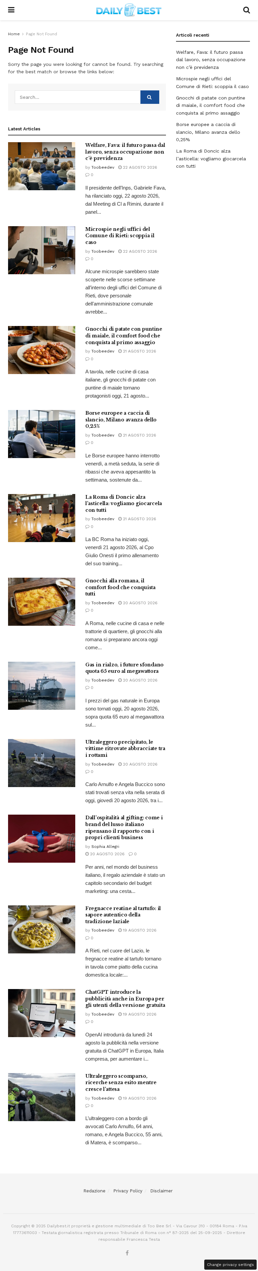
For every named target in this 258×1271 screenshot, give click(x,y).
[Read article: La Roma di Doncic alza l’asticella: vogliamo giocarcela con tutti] (41, 518)
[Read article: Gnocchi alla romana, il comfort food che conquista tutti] (41, 602)
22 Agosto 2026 (139, 167)
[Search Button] (246, 10)
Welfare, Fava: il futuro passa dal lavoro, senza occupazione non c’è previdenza (125, 151)
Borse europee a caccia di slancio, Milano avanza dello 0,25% (121, 419)
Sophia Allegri (105, 846)
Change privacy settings (230, 1264)
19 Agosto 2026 (139, 930)
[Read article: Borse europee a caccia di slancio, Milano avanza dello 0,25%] (41, 434)
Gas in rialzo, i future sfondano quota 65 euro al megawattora (124, 668)
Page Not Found (41, 34)
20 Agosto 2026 (140, 603)
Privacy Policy (127, 1190)
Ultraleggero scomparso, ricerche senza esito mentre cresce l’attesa (120, 1082)
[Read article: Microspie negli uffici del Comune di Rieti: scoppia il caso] (41, 250)
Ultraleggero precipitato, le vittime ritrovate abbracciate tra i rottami (125, 748)
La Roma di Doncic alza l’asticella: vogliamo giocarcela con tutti (123, 503)
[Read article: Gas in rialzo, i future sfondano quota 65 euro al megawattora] (41, 686)
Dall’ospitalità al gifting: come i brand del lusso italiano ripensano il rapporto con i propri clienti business (124, 827)
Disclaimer (161, 1190)
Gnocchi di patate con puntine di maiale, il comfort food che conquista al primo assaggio (123, 335)
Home (14, 34)
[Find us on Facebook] (127, 1253)
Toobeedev (102, 167)
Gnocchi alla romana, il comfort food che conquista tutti (120, 587)
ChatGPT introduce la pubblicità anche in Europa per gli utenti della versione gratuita (125, 998)
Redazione (94, 1190)
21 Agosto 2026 (139, 351)
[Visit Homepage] (129, 10)
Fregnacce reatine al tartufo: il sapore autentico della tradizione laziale (123, 915)
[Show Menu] (11, 10)
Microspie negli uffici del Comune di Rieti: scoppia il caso (119, 235)
